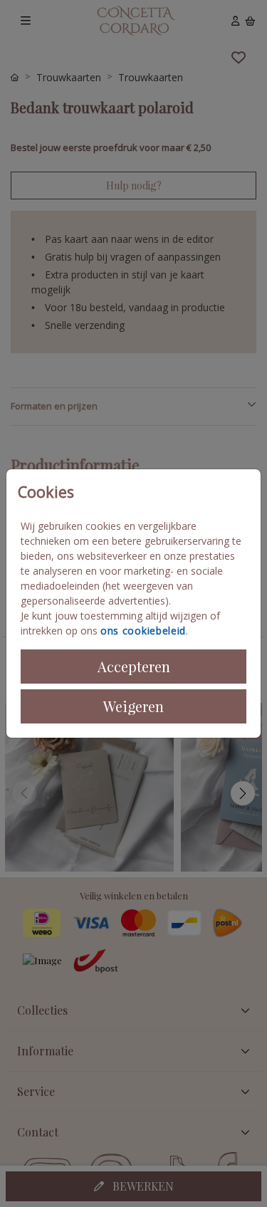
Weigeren (133, 706)
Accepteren (134, 666)
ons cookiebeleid (143, 630)
